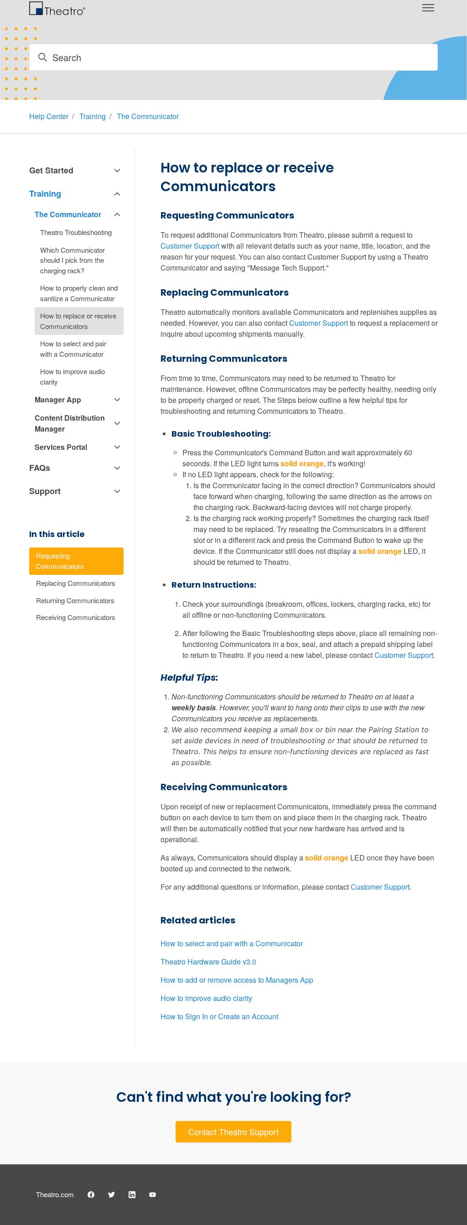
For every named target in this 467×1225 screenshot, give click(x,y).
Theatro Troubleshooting (76, 232)
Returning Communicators (75, 600)
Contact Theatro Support (233, 1131)
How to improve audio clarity (206, 998)
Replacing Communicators (75, 583)
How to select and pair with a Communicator (232, 943)
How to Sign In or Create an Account (219, 1016)
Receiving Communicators (75, 617)
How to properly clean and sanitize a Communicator (79, 293)
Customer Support (190, 245)
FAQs (39, 468)
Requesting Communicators (60, 561)
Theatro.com (55, 1194)
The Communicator (148, 116)
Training (92, 116)
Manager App (58, 399)
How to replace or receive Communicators (78, 321)
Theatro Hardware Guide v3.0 (208, 961)
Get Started (51, 170)
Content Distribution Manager (70, 423)
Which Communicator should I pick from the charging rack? (72, 260)
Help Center (48, 116)
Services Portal (61, 447)
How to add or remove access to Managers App (237, 980)
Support (45, 491)
